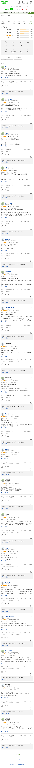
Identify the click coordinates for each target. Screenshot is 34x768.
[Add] (31, 16)
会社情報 (12, 764)
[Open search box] (3, 58)
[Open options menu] (32, 67)
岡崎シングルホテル (6, 16)
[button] (9, 67)
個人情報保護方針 (19, 764)
